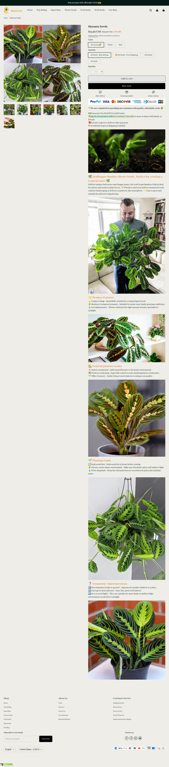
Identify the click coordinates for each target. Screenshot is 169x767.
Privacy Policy (117, 711)
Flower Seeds (8, 715)
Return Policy (117, 707)
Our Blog (7, 728)
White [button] (110, 45)
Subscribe (46, 739)
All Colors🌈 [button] (96, 45)
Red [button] (120, 45)
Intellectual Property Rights (122, 719)
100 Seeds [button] (148, 55)
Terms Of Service (118, 715)
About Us (61, 707)
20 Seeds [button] (94, 61)
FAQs (60, 703)
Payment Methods (64, 719)
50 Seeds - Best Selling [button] (99, 55)
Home (6, 18)
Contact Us (61, 711)
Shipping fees (93, 36)
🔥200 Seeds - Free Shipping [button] (126, 55)
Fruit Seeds (7, 719)
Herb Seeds (7, 723)
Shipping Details (118, 703)
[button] (150, 10)
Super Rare (7, 711)
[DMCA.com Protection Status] (6, 765)
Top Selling (7, 707)
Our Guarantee (63, 715)
